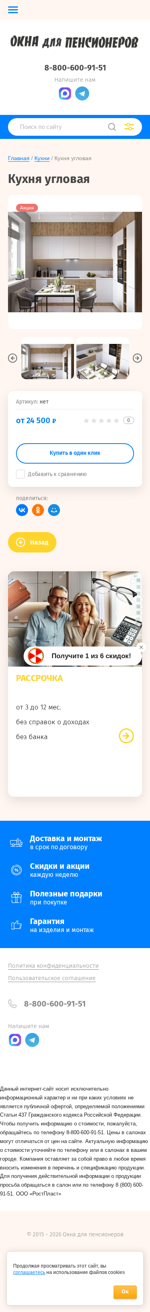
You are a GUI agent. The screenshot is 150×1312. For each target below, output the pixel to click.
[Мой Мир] (54, 510)
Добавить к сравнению (57, 474)
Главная (19, 158)
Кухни (42, 158)
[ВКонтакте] (22, 510)
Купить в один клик (75, 453)
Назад (39, 542)
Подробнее (126, 735)
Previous (12, 358)
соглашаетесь (29, 1272)
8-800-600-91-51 (75, 67)
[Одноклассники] (38, 510)
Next (137, 358)
